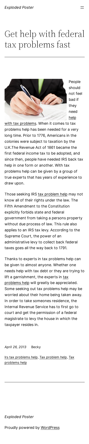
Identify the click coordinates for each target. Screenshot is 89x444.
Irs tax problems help (21, 357)
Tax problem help (53, 357)
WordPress (50, 427)
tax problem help (52, 194)
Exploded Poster (19, 7)
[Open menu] (82, 7)
